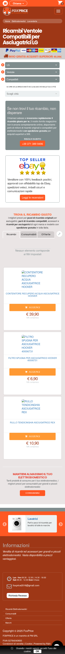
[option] (32, 523)
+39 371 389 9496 (32, 143)
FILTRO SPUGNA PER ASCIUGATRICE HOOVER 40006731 (32, 359)
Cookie (28, 643)
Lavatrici (33, 519)
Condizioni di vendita (13, 643)
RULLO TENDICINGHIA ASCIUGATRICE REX (32, 422)
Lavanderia (32, 21)
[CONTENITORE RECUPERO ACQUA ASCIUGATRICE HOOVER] (32, 280)
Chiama (17, 3)
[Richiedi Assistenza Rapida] (59, 234)
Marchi (8, 622)
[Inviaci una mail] (5, 3)
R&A (48, 643)
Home (7, 21)
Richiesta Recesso (17, 595)
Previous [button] (4, 524)
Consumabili (28, 234)
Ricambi (11, 234)
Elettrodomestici (19, 21)
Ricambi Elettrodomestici (16, 609)
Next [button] (60, 524)
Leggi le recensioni (32, 197)
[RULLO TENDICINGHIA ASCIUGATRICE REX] (32, 409)
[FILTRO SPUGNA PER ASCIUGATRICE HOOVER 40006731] (32, 345)
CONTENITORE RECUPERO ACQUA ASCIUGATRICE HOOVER (32, 294)
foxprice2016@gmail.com (26, 585)
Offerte (45, 234)
